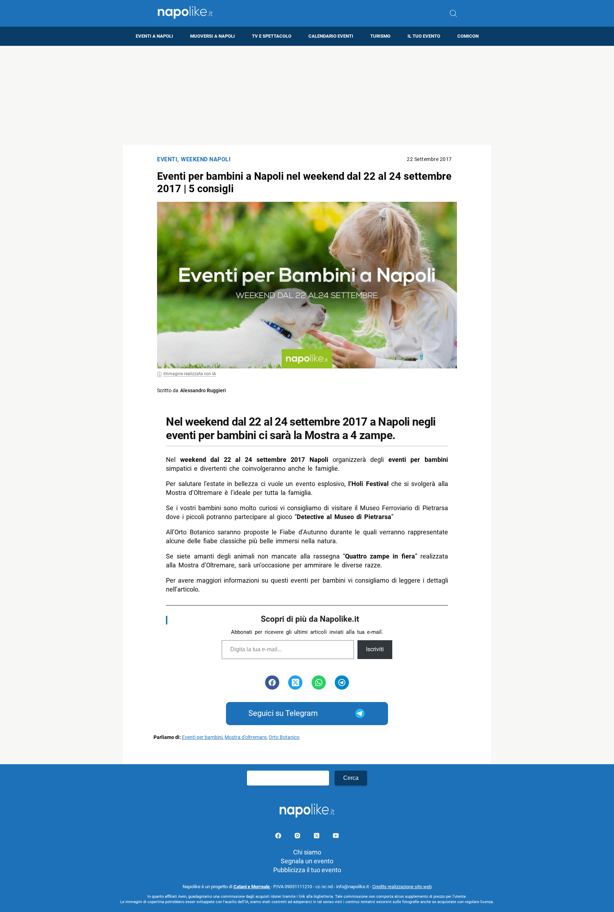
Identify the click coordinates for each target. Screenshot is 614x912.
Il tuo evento (424, 36)
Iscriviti (375, 649)
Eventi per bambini (202, 737)
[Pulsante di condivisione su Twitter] (295, 682)
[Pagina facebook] (279, 837)
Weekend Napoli (206, 159)
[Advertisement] (307, 95)
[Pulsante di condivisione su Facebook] (272, 682)
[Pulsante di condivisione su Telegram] (342, 682)
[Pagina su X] (317, 837)
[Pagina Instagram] (298, 837)
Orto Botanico (284, 737)
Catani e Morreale (252, 886)
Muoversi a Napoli (212, 36)
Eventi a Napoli (154, 36)
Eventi (167, 159)
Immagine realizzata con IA (189, 373)
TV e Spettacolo (271, 36)
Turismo (380, 36)
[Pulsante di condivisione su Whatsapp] (319, 682)
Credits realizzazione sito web (402, 886)
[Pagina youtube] (336, 837)
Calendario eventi (330, 36)
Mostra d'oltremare (245, 737)
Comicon (468, 36)
